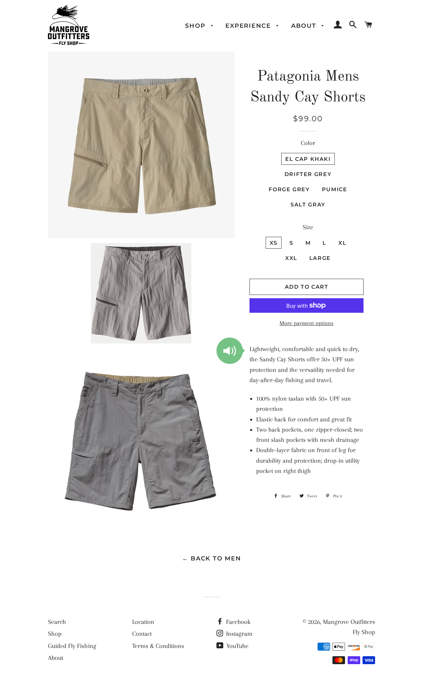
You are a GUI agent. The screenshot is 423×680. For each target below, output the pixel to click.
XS (274, 242)
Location (143, 622)
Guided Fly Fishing (72, 646)
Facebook (237, 622)
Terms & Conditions (158, 646)
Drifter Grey (308, 174)
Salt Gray (308, 204)
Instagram (238, 633)
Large (320, 258)
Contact (142, 633)
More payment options (306, 323)
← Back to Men (211, 558)
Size (308, 227)
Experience (249, 25)
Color (308, 143)
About (305, 25)
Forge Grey (289, 189)
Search (57, 622)
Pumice (334, 189)
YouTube (237, 646)
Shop (196, 25)
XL (342, 242)
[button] (229, 351)
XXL (291, 258)
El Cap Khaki (308, 159)
